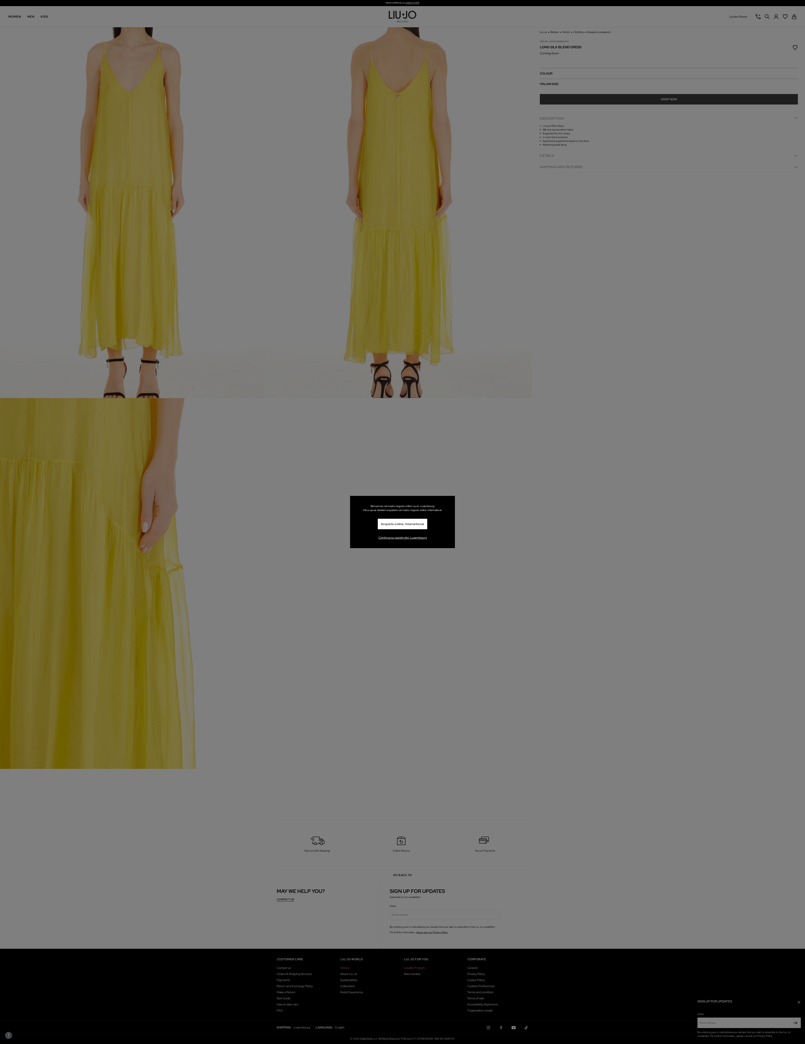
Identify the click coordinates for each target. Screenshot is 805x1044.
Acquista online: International (402, 524)
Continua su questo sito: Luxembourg (402, 538)
